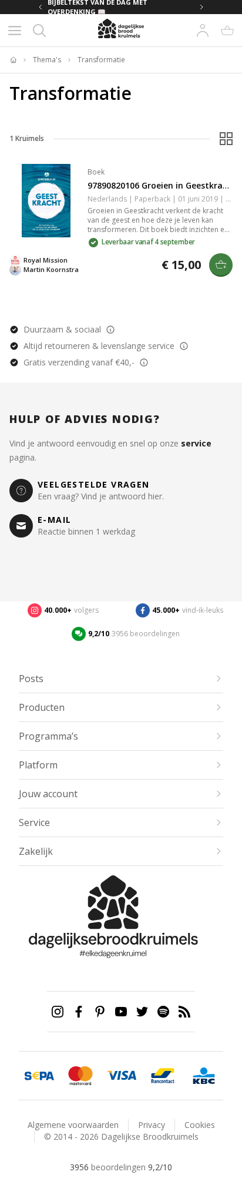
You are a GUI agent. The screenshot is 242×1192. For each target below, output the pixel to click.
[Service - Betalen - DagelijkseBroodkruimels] (39, 1075)
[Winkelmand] (227, 31)
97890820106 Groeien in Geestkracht (162, 185)
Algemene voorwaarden (73, 1124)
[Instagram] (57, 1012)
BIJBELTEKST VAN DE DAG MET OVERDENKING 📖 (97, 7)
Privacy (151, 1124)
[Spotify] (163, 1012)
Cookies (199, 1124)
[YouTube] (121, 1012)
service (196, 443)
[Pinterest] (100, 1012)
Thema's (47, 59)
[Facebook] (79, 1012)
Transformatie (101, 59)
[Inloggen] (203, 31)
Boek (96, 172)
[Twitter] (142, 1012)
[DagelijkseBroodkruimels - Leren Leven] (12, 59)
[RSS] (184, 1012)
